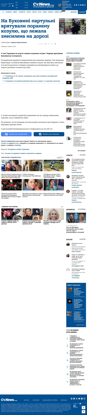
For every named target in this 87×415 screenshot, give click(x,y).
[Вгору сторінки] (83, 407)
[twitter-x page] (78, 5)
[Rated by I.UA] (83, 404)
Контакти (36, 400)
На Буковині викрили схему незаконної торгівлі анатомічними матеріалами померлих (79, 85)
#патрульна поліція (18, 153)
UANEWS (82, 12)
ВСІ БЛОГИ (83, 239)
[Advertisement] (32, 100)
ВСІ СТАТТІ (83, 155)
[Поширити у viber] (52, 44)
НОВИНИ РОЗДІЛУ (80, 325)
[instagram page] (85, 5)
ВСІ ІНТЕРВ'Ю (82, 209)
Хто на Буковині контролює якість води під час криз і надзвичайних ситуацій (75, 59)
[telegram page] (83, 5)
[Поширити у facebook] (45, 44)
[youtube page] (80, 5)
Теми (15, 12)
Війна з (60, 12)
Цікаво (50, 12)
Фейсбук (18, 145)
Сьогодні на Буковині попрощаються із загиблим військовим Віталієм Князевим (76, 360)
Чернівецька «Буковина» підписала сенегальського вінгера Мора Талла (79, 94)
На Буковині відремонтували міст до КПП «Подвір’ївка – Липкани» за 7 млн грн (79, 75)
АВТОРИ (74, 12)
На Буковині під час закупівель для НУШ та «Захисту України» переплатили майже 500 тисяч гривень (79, 112)
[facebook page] (76, 5)
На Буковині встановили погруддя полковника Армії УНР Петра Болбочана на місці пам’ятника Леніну (79, 141)
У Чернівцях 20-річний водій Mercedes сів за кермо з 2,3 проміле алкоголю (32, 81)
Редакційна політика (50, 400)
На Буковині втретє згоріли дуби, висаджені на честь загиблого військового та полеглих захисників (77, 374)
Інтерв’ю (22, 12)
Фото (40, 12)
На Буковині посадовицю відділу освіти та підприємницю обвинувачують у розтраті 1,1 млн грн (77, 382)
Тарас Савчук (76, 251)
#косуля (8, 153)
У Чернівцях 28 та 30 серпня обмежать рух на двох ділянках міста (79, 120)
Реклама (64, 400)
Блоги (34, 12)
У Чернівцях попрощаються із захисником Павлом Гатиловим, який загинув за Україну (77, 338)
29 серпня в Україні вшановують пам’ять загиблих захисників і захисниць (79, 66)
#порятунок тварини (33, 153)
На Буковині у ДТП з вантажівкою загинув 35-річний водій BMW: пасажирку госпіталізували (75, 103)
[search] (3, 12)
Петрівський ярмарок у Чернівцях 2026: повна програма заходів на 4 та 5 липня (67, 5)
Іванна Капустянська (19, 42)
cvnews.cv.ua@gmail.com (10, 143)
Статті (29, 12)
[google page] (74, 5)
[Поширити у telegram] (55, 44)
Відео (45, 12)
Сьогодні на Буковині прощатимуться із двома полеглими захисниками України (77, 366)
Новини (9, 12)
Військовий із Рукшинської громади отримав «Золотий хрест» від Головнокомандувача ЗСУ (80, 130)
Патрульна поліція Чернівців (18, 149)
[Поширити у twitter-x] (48, 44)
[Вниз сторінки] (83, 411)
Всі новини (82, 150)
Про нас (26, 400)
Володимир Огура (78, 266)
